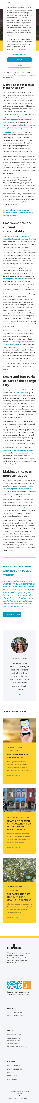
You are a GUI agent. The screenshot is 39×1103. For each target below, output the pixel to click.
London (8, 132)
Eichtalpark (20, 392)
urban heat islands (21, 508)
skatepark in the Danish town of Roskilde (19, 450)
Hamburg (7, 390)
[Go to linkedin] (19, 694)
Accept (19, 60)
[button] (36, 1100)
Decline (19, 65)
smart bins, (19, 279)
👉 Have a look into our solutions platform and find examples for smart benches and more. (18, 212)
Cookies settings (19, 54)
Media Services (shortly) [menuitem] (17, 1047)
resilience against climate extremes (17, 120)
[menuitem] (15, 1012)
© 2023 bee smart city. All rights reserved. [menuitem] (19, 1092)
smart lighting (8, 279)
